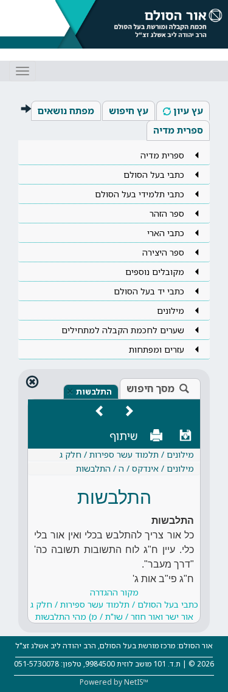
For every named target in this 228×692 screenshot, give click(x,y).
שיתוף (123, 436)
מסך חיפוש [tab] (150, 388)
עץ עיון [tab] (188, 110)
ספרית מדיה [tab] (178, 130)
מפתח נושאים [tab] (66, 110)
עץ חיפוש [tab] (128, 110)
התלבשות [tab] (94, 391)
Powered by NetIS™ (114, 682)
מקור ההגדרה (114, 604)
